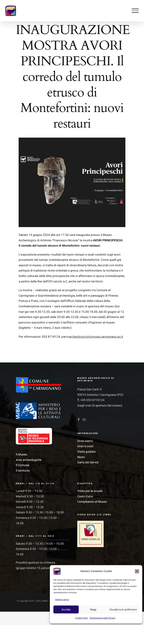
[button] (137, 571)
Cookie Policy (81, 618)
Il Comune (22, 465)
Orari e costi (85, 446)
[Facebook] (78, 419)
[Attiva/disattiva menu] (135, 11)
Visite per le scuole (89, 491)
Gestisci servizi (62, 599)
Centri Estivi (85, 496)
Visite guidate (86, 451)
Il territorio (23, 470)
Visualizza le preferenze (123, 609)
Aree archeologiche (28, 460)
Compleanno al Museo (92, 502)
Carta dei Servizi (88, 462)
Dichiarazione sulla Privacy (102, 618)
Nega (93, 609)
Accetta (66, 609)
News (81, 457)
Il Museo (21, 454)
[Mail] (84, 419)
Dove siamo (85, 441)
